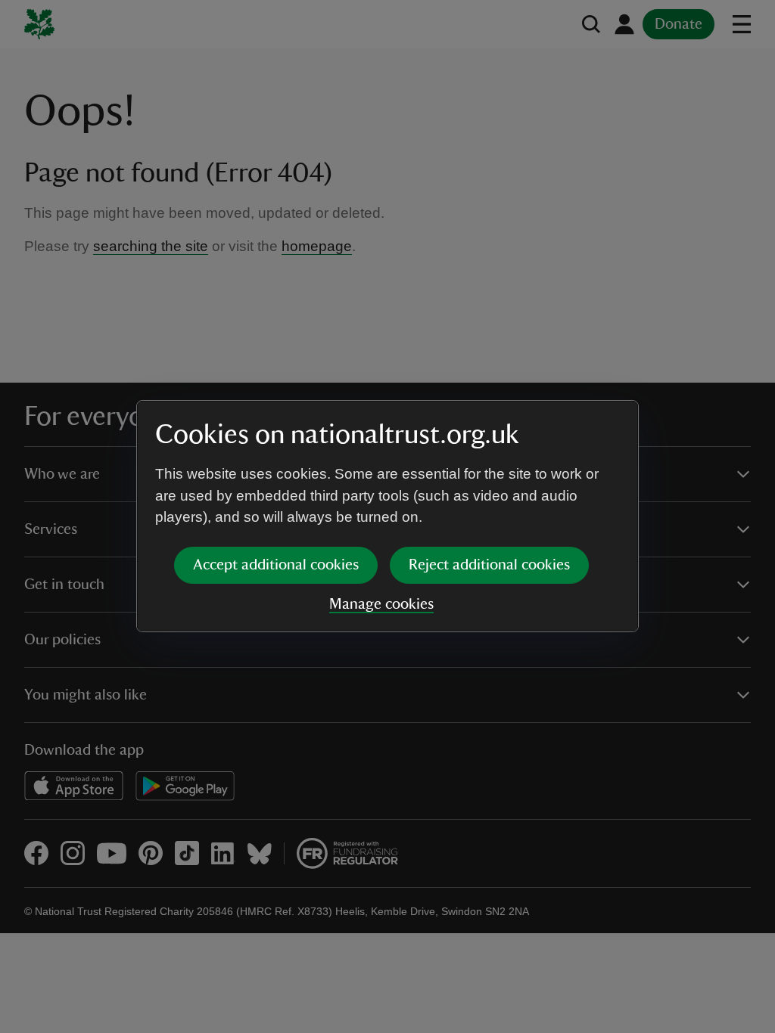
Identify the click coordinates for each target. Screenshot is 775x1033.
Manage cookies (381, 604)
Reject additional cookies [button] (489, 564)
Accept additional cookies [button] (276, 564)
